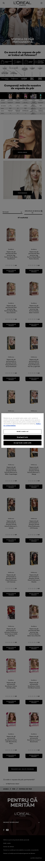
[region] (22, 430)
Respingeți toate (22, 437)
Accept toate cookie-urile (22, 443)
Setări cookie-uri (22, 431)
